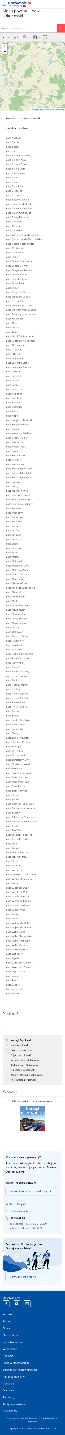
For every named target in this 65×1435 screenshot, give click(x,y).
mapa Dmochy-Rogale (17, 279)
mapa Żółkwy (13, 993)
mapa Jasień (12, 380)
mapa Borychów (14, 186)
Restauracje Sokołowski (23, 1079)
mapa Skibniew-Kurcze (18, 737)
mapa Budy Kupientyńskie (19, 208)
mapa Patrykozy (14, 645)
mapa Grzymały (14, 349)
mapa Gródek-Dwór (16, 345)
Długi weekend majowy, (17, 1418)
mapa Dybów (12, 288)
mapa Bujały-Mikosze (17, 217)
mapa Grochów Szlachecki (20, 336)
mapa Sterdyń (13, 799)
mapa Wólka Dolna (15, 932)
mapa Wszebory (14, 954)
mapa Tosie (12, 843)
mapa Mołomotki (14, 561)
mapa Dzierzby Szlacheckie (20, 314)
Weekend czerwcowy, (49, 1418)
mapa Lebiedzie (14, 539)
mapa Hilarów (13, 354)
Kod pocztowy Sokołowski (24, 1065)
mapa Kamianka (14, 393)
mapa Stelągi (12, 795)
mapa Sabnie (12, 711)
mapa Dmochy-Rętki (16, 274)
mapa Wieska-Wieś (15, 909)
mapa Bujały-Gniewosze (18, 212)
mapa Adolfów (13, 138)
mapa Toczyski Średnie (18, 839)
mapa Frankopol (14, 318)
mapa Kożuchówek (16, 464)
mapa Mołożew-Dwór (17, 570)
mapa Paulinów (13, 649)
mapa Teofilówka (14, 830)
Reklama (8, 1356)
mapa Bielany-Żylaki (16, 164)
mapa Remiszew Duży (17, 671)
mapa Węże (12, 883)
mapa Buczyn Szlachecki (19, 204)
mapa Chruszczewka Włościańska (24, 239)
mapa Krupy (12, 486)
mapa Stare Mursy (15, 786)
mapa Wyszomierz (15, 971)
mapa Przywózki (14, 662)
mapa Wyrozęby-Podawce (19, 967)
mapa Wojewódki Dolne (18, 923)
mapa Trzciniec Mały (16, 856)
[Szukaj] (61, 28)
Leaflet (34, 109)
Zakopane (32, 1421)
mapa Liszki (12, 543)
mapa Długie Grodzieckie (19, 261)
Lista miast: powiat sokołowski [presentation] (23, 118)
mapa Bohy (12, 177)
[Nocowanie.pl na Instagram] (27, 1303)
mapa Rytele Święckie (17, 707)
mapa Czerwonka (15, 252)
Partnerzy (8, 1397)
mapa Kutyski (13, 526)
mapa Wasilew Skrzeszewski (21, 874)
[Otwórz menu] (4, 4)
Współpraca (10, 1349)
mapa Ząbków (13, 976)
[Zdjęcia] (46, 37)
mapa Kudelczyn (14, 512)
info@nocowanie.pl (21, 1211)
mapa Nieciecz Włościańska (20, 587)
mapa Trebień (13, 848)
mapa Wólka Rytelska (17, 949)
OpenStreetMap (47, 109)
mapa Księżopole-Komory (19, 504)
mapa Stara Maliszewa (17, 782)
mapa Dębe (12, 257)
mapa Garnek (13, 327)
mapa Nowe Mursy (15, 609)
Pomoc (7, 1321)
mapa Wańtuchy (14, 870)
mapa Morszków (14, 579)
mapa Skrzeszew (15, 751)
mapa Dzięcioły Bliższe (18, 292)
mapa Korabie (13, 429)
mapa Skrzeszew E (16, 755)
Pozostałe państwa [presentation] (16, 128)
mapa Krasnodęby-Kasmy (19, 468)
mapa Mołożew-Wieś (17, 574)
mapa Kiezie (12, 411)
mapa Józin (12, 385)
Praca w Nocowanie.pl (16, 1363)
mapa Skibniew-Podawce (19, 742)
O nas (6, 1328)
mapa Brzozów (13, 195)
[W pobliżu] (26, 37)
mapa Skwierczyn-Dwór (18, 759)
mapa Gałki (11, 323)
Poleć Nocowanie (13, 1342)
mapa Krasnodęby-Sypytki (19, 477)
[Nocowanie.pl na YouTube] (16, 1303)
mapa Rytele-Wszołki (17, 698)
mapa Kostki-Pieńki (15, 455)
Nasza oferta (10, 1335)
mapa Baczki (12, 146)
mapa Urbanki (13, 861)
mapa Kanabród (14, 398)
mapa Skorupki (13, 746)
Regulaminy (10, 1410)
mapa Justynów (14, 389)
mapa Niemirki (13, 592)
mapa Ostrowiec (14, 632)
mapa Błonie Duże (15, 168)
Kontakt (7, 1314)
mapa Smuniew (14, 768)
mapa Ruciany (13, 689)
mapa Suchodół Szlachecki (20, 804)
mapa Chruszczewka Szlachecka (23, 235)
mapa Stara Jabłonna (17, 777)
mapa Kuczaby (13, 508)
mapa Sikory (12, 733)
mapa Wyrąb (12, 958)
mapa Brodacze (14, 191)
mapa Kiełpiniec (14, 407)
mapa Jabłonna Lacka (17, 362)
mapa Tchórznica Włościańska (21, 821)
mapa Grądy (12, 332)
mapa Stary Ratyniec (16, 790)
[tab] (23, 118)
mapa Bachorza (14, 142)
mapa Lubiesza (13, 548)
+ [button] (5, 46)
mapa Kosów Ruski (16, 446)
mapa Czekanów (14, 248)
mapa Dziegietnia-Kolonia (19, 305)
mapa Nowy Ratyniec (17, 623)
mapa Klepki (12, 415)
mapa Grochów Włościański (20, 340)
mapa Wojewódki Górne (18, 927)
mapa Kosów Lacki (15, 442)
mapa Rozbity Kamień (17, 685)
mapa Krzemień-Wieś (17, 490)
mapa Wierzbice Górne (18, 905)
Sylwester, (34, 1418)
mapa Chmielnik (14, 230)
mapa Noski (12, 601)
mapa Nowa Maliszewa (18, 605)
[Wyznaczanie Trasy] (15, 37)
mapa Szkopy (13, 812)
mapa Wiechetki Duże (17, 887)
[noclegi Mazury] (32, 1118)
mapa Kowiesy (13, 459)
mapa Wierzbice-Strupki (18, 901)
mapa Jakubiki (13, 376)
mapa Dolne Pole (15, 283)
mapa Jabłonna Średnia (18, 367)
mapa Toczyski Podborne (19, 835)
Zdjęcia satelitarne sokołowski (27, 1075)
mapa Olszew (13, 627)
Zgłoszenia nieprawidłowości (20, 1370)
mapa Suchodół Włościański (21, 808)
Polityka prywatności (15, 1404)
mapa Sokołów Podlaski (18, 773)
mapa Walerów (13, 865)
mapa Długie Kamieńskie (19, 270)
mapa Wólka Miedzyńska (19, 936)
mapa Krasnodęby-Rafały (19, 473)
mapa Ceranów (13, 221)
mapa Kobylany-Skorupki (19, 420)
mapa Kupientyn (14, 517)
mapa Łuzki (12, 552)
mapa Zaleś (12, 980)
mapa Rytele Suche (16, 702)
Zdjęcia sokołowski (21, 1055)
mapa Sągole (12, 715)
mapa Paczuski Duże (17, 636)
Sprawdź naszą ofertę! (23, 1277)
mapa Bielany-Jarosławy (18, 155)
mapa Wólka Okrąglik (17, 945)
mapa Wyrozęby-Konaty (18, 962)
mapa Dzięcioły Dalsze (18, 296)
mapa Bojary (12, 182)
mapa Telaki (12, 826)
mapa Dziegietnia (15, 301)
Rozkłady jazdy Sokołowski (25, 1060)
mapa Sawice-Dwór (16, 724)
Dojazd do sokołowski (22, 1050)
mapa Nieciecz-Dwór (17, 583)
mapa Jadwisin (13, 371)
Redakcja (8, 1383)
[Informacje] (36, 37)
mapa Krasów (13, 482)
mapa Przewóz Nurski (17, 658)
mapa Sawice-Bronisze (18, 720)
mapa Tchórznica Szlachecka (21, 817)
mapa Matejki (12, 557)
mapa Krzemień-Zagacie (18, 495)
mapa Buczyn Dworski (17, 199)
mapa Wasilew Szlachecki (19, 879)
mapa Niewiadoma (15, 596)
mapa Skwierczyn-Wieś (18, 764)
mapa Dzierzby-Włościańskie (21, 310)
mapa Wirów (12, 914)
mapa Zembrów (14, 989)
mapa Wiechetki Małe (17, 892)
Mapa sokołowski (20, 1045)
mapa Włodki (12, 918)
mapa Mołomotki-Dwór (17, 565)
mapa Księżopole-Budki (18, 499)
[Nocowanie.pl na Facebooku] (6, 1303)
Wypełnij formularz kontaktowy (28, 1191)
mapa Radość (13, 667)
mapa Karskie (13, 402)
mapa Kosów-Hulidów (17, 438)
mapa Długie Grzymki (17, 265)
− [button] (5, 51)
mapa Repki (12, 680)
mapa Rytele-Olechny (17, 693)
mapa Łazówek (13, 535)
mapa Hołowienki (15, 358)
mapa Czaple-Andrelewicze (20, 243)
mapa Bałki (11, 151)
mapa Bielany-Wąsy (16, 160)
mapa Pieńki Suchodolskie (19, 654)
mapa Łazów (12, 530)
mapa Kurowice (14, 521)
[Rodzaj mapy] (5, 37)
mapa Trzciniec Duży (17, 852)
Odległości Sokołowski (23, 1070)
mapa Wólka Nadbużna (18, 940)
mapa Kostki (12, 451)
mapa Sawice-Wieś (15, 729)
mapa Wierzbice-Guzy (17, 896)
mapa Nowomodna (15, 614)
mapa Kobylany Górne (17, 424)
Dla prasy (8, 1390)
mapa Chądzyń (13, 226)
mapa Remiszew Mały (17, 676)
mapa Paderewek (15, 640)
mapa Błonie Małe (15, 173)
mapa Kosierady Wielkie (18, 433)
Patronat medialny (14, 1376)
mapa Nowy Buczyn (16, 618)
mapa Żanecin (13, 984)
